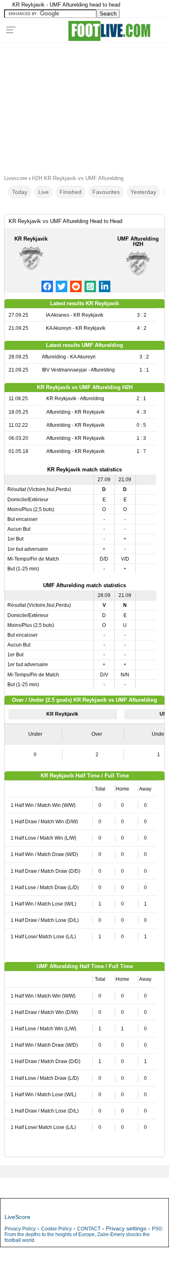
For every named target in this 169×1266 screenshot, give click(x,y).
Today (19, 192)
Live (43, 192)
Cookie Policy (56, 1229)
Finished (70, 192)
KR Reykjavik (31, 239)
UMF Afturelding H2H (138, 241)
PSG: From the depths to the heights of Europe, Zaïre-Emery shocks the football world (84, 1234)
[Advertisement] (84, 106)
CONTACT (88, 1229)
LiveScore (17, 1217)
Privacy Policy (20, 1229)
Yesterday (143, 192)
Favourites (106, 192)
